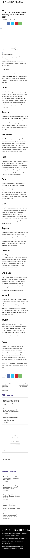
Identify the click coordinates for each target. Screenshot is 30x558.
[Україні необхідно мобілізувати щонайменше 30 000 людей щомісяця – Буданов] (25, 488)
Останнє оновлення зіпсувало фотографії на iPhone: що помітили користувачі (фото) (11, 410)
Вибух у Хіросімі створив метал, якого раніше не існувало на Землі (12, 496)
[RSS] (15, 551)
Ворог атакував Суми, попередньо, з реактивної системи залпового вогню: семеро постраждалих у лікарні (11, 506)
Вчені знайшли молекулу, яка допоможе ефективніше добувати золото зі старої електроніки (11, 516)
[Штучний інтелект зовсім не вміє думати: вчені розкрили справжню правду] (24, 402)
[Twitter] (12, 23)
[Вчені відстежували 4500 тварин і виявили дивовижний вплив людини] (25, 479)
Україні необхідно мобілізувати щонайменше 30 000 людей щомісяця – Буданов (11, 487)
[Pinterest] (16, 23)
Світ (3, 10)
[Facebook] (8, 23)
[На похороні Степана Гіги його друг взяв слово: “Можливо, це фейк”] (24, 420)
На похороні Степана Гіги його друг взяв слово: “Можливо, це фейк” (10, 419)
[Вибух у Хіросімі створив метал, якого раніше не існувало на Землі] (25, 497)
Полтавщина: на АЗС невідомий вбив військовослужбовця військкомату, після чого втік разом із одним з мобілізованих (8, 387)
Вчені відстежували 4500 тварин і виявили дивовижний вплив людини (11, 478)
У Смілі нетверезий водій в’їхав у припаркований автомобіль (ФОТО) (23, 385)
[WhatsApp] (20, 23)
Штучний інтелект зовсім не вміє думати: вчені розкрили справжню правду (11, 401)
